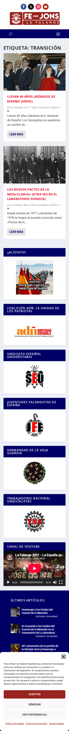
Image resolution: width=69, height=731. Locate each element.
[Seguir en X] (31, 7)
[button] (63, 657)
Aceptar (34, 694)
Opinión (53, 205)
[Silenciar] (55, 582)
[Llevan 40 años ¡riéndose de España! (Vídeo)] (34, 72)
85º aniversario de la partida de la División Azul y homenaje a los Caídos (40, 649)
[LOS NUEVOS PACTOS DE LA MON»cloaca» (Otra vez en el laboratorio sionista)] (34, 165)
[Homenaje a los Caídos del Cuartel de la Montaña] (15, 612)
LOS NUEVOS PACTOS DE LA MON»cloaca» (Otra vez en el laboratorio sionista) (32, 194)
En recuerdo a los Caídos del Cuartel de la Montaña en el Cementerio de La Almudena (38, 629)
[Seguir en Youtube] (46, 7)
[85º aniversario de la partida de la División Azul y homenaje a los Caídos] (15, 648)
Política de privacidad (36, 723)
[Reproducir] (8, 582)
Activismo (41, 616)
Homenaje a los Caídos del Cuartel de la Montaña (37, 611)
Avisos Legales (56, 723)
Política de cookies (14, 723)
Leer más (16, 134)
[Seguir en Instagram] (38, 7)
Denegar (35, 704)
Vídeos (53, 107)
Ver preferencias (34, 714)
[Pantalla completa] (61, 582)
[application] (34, 568)
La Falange (16, 107)
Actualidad (43, 107)
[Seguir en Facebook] (23, 7)
